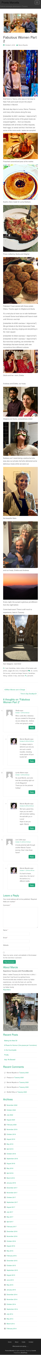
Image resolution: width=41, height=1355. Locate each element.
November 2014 (12, 1299)
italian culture (20, 668)
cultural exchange (16, 673)
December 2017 (12, 1188)
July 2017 (10, 1212)
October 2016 (11, 1241)
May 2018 (10, 1168)
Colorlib (33, 1350)
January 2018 (11, 1183)
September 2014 (12, 1309)
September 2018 (12, 1158)
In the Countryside (10, 1050)
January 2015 (11, 1290)
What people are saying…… (21, 1346)
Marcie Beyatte (23, 45)
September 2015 (12, 1270)
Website (6, 945)
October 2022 (11, 1110)
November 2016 (12, 1236)
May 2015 (10, 1285)
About (16, 1342)
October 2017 (11, 1197)
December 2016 (12, 1231)
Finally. (6, 1055)
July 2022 (10, 1115)
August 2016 (11, 1246)
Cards (23, 1342)
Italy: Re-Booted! (9, 1059)
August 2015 (11, 1275)
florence (25, 673)
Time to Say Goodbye (27, 694)
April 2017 (10, 1222)
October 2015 (11, 1265)
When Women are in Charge (15, 690)
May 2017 (10, 1217)
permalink (30, 676)
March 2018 (11, 1178)
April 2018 (10, 1173)
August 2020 (11, 1120)
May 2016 (10, 1251)
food (6, 668)
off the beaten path (31, 668)
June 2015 (10, 1280)
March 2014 (11, 1324)
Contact (31, 1342)
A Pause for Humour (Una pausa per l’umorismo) (20, 1045)
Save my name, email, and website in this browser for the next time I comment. (19, 956)
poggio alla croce (13, 671)
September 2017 (12, 1202)
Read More (7, 990)
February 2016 (12, 1256)
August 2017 (11, 1207)
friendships (12, 668)
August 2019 (11, 1139)
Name (5, 930)
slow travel (21, 676)
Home (9, 1342)
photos (5, 671)
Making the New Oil (10, 1040)
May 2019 (10, 1144)
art (31, 671)
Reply (32, 727)
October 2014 (11, 1304)
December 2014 (12, 1294)
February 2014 (12, 1328)
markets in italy (12, 676)
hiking (5, 676)
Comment (7, 905)
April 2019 (10, 1149)
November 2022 (12, 1105)
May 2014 (10, 1319)
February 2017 (12, 1226)
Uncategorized (23, 671)
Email (5, 938)
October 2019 (11, 1134)
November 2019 (12, 1129)
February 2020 (12, 1125)
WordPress (24, 1353)
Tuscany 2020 (24, 1072)
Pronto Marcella (9, 1350)
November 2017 (12, 1193)
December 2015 (12, 1260)
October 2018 (11, 1154)
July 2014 (10, 1314)
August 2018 (11, 1163)
